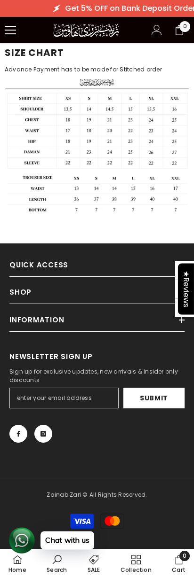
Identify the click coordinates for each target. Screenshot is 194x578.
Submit (154, 398)
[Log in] (157, 30)
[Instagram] (43, 434)
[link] (57, 563)
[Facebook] (18, 434)
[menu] (10, 30)
